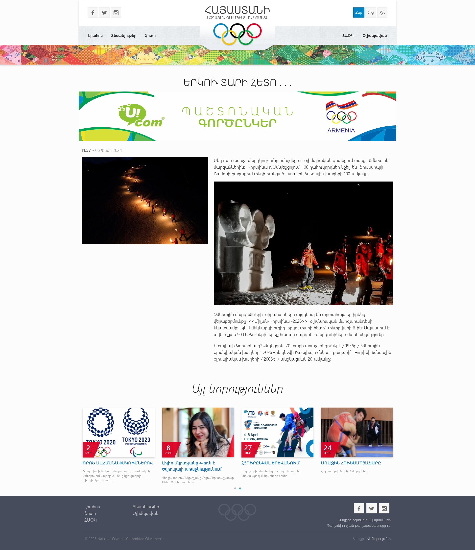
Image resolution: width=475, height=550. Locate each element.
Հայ (359, 12)
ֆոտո (150, 35)
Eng (371, 12)
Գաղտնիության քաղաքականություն (358, 525)
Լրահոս (95, 35)
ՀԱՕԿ (348, 35)
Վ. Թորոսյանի (378, 538)
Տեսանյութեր (123, 35)
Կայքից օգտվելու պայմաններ (364, 519)
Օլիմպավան (375, 35)
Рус (382, 12)
